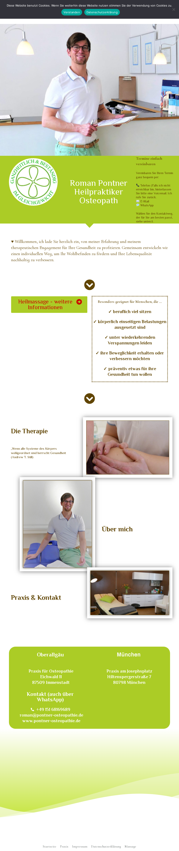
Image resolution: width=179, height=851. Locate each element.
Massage (130, 846)
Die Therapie (29, 431)
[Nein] (173, 9)
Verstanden (72, 12)
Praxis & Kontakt (36, 597)
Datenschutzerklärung (106, 846)
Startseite (49, 846)
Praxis (64, 846)
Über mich (117, 529)
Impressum (79, 846)
